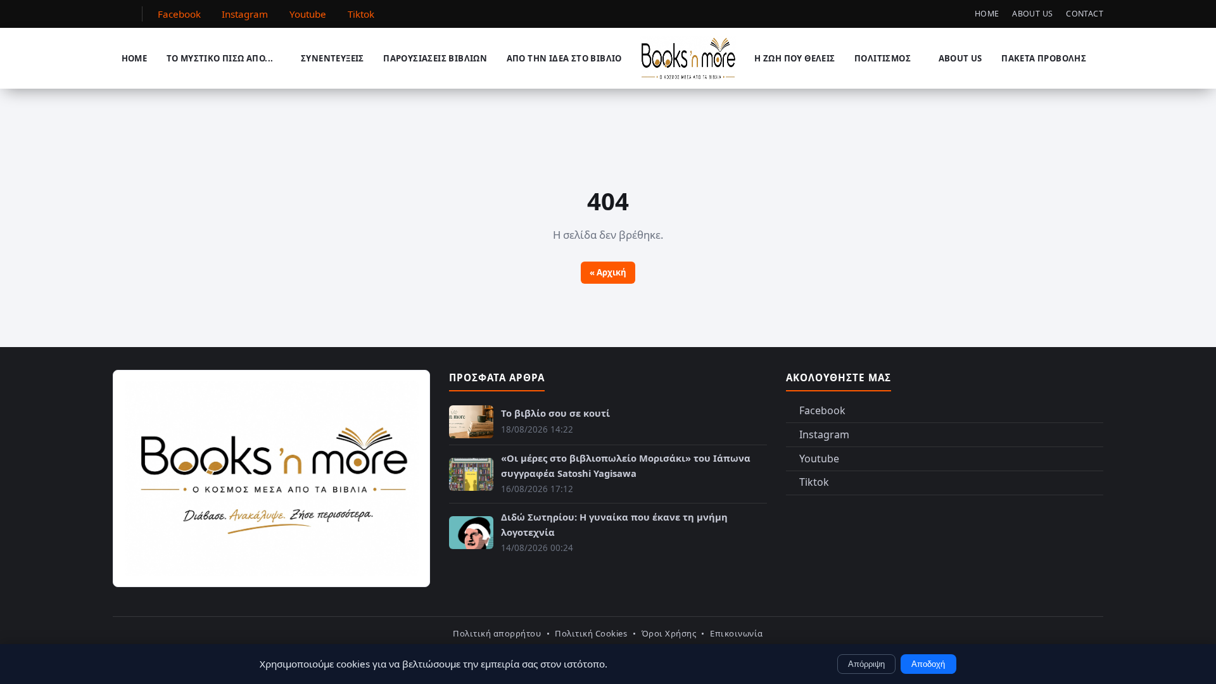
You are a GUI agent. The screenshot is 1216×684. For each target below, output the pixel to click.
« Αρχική (608, 272)
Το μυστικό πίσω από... (220, 58)
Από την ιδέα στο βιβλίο (564, 58)
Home (987, 13)
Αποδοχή (928, 664)
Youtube (819, 459)
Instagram (824, 434)
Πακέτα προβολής (1043, 58)
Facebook (822, 410)
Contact (1084, 13)
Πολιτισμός (882, 58)
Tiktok (814, 482)
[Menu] (121, 13)
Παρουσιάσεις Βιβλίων (435, 58)
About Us (1032, 13)
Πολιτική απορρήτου (497, 633)
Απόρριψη (866, 664)
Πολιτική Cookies (591, 633)
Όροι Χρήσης (669, 633)
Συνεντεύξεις (332, 58)
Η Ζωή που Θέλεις (794, 58)
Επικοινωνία (736, 633)
